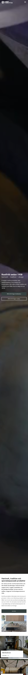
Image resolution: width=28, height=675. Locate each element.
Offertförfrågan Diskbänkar (14, 294)
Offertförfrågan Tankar (14, 298)
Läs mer (14, 611)
